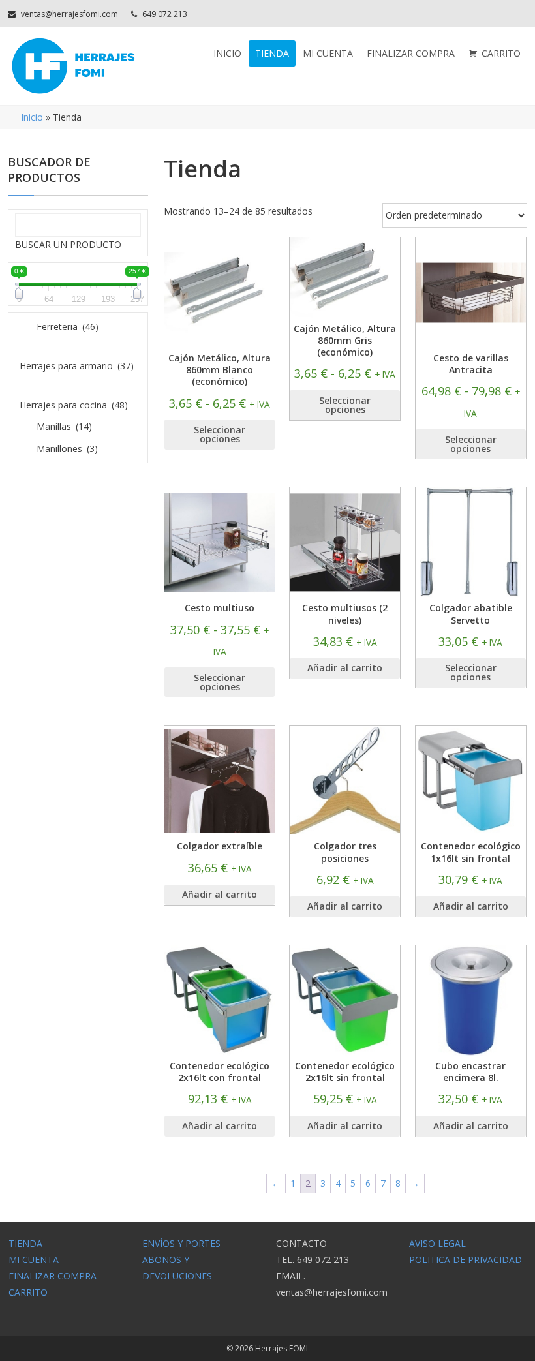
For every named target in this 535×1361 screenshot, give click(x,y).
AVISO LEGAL (437, 1243)
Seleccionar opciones (219, 434)
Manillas (64, 426)
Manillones (67, 448)
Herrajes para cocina (74, 405)
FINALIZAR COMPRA (411, 53)
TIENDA (272, 53)
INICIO (227, 53)
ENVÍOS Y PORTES (181, 1243)
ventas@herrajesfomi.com (69, 14)
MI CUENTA (328, 53)
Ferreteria (68, 326)
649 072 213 (164, 14)
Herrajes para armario (77, 365)
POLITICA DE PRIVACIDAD (465, 1259)
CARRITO (501, 53)
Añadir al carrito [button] (344, 668)
